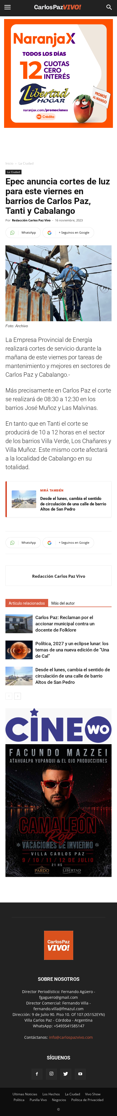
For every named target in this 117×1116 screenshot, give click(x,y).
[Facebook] (37, 1074)
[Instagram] (51, 1074)
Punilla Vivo (38, 1100)
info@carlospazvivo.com (71, 1037)
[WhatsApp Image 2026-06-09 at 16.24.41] (58, 875)
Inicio (9, 163)
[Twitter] (65, 1074)
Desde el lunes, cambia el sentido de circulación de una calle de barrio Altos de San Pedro (73, 504)
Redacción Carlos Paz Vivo (31, 220)
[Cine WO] (58, 741)
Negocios (59, 1100)
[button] (109, 7)
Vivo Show (92, 1094)
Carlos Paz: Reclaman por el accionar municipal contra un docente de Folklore (64, 624)
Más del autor (63, 603)
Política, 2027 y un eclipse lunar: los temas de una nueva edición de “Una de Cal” (72, 650)
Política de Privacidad (87, 1100)
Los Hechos (51, 1094)
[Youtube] (80, 1074)
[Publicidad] (58, 73)
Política (19, 1100)
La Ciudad (26, 163)
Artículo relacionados (27, 603)
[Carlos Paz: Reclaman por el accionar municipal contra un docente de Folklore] (19, 623)
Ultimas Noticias (25, 1094)
